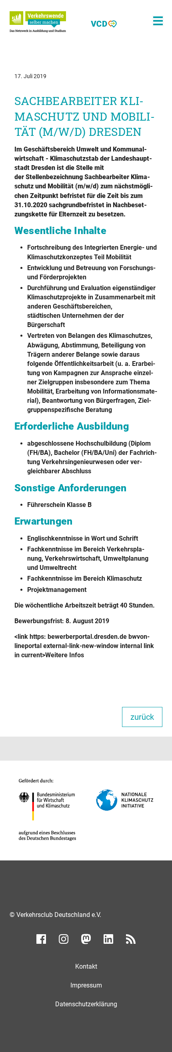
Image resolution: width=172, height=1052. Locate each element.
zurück (142, 717)
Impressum (86, 985)
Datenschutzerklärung (86, 1004)
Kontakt (86, 966)
